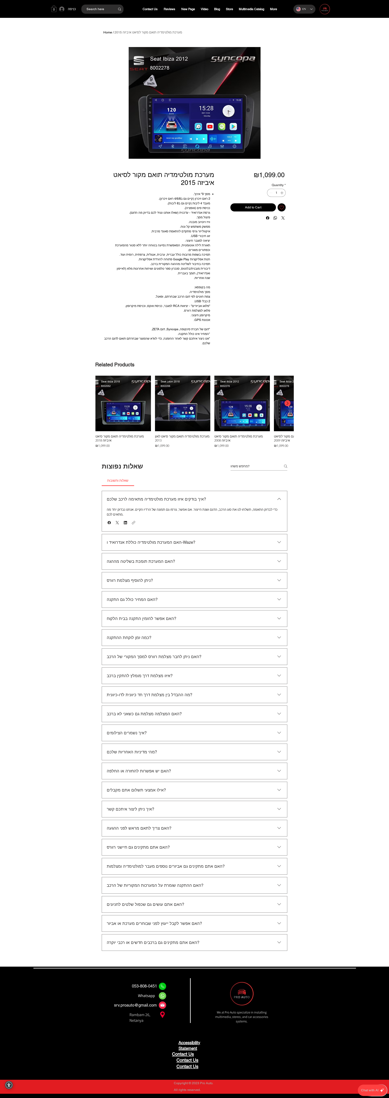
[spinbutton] (276, 193)
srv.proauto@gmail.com (135, 1005)
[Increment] (282, 193)
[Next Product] (287, 403)
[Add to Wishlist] (282, 207)
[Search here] (119, 9)
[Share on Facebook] (267, 218)
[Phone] (162, 986)
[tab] (118, 480)
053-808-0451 (144, 986)
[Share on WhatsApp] (275, 218)
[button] (54, 8)
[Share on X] (283, 218)
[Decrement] (270, 193)
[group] (194, 411)
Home (107, 32)
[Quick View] (123, 403)
